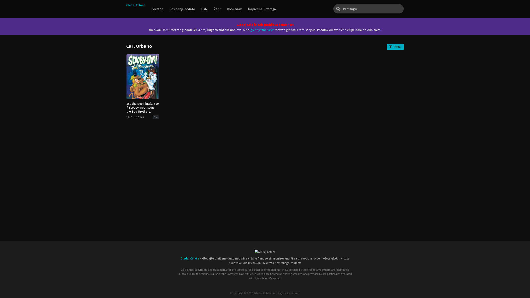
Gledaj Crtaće (135, 5)
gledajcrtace (262, 30)
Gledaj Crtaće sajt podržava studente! (265, 25)
